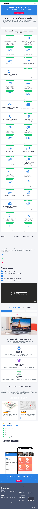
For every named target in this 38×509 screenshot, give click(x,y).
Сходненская (30, 487)
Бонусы (20, 490)
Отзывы (8, 307)
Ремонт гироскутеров (13, 492)
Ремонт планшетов (13, 490)
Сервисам (11, 502)
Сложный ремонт (12, 496)
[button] (35, 3)
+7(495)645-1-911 (30, 493)
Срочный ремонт (12, 494)
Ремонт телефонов (13, 487)
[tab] (6, 311)
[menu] (2, 3)
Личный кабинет (21, 500)
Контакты (2, 492)
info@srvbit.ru (30, 492)
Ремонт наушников (13, 491)
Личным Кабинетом (10, 426)
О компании (3, 491)
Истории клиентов (22, 495)
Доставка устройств (13, 498)
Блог (19, 487)
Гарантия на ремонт (13, 497)
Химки (29, 490)
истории (16, 307)
